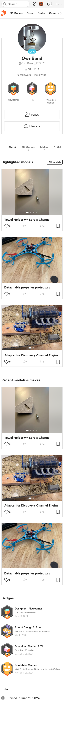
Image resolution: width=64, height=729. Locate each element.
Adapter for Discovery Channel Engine (31, 355)
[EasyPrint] (34, 4)
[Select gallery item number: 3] (33, 212)
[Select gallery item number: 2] (30, 212)
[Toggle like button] (6, 226)
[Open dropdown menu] (59, 41)
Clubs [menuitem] (41, 13)
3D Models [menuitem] (16, 13)
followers (24, 74)
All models (55, 162)
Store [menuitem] (30, 13)
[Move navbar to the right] (60, 13)
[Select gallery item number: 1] (27, 212)
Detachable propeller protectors (27, 287)
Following (40, 74)
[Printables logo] (3, 13)
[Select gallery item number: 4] (36, 212)
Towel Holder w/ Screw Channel (27, 219)
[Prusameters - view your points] (41, 4)
